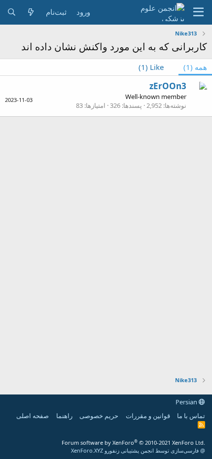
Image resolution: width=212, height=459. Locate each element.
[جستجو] (11, 12)
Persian (187, 401)
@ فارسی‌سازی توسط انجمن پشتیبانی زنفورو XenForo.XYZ (138, 450)
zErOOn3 (167, 86)
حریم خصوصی (98, 415)
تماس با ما (191, 415)
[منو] (198, 12)
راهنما (64, 415)
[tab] (156, 67)
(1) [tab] (195, 67)
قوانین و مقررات (148, 415)
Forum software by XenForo (133, 442)
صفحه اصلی (32, 415)
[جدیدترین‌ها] (30, 12)
